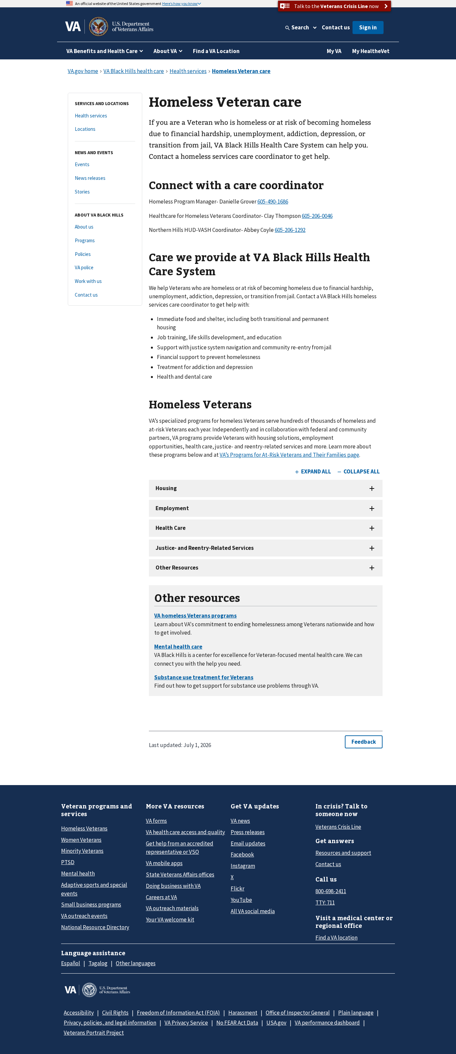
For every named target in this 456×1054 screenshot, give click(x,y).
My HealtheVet (371, 51)
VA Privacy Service (186, 1022)
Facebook (242, 854)
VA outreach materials (172, 908)
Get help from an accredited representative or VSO (179, 847)
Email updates (248, 843)
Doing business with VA (173, 886)
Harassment (242, 1012)
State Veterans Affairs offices (180, 874)
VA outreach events (84, 916)
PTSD (67, 862)
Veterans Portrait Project (94, 1032)
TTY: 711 (325, 902)
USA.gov (276, 1022)
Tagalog (97, 963)
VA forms (156, 820)
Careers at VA (161, 897)
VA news (240, 820)
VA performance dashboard (327, 1022)
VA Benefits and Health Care (102, 51)
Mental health (78, 873)
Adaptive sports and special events (94, 889)
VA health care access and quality (185, 832)
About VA (165, 51)
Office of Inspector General (298, 1012)
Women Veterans (81, 839)
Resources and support (343, 852)
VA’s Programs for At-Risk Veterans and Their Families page (289, 454)
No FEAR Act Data (237, 1022)
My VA (334, 51)
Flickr (237, 888)
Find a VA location (336, 937)
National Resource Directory (95, 927)
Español (70, 963)
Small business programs (91, 904)
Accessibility (79, 1012)
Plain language (356, 1012)
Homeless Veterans (84, 828)
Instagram (243, 865)
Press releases (248, 832)
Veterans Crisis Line (338, 826)
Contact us (336, 27)
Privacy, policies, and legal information (110, 1022)
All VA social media (253, 911)
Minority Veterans (82, 850)
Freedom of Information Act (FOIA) (178, 1012)
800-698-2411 (330, 891)
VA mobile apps (164, 863)
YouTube (241, 900)
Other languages (136, 963)
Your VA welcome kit (170, 919)
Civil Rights (115, 1012)
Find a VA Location (216, 51)
